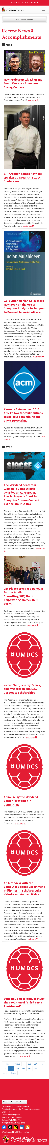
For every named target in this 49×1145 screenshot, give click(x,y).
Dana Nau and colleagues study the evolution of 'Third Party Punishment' (24, 1002)
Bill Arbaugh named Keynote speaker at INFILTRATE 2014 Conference (23, 177)
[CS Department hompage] (24, 1138)
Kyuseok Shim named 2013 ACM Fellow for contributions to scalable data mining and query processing (23, 414)
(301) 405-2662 (18, 1122)
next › (5, 1073)
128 (4, 1068)
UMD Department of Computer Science (20, 10)
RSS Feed (28, 1127)
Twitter (10, 1127)
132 (29, 1068)
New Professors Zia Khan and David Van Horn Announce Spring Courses (23, 83)
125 (29, 1064)
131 (23, 1068)
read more (32, 100)
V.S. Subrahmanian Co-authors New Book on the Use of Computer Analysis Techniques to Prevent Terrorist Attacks (24, 306)
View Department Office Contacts (14, 1102)
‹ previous (16, 1064)
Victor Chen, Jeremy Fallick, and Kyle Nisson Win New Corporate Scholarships (22, 689)
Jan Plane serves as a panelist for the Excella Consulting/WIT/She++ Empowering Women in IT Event (23, 596)
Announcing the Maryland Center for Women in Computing (21, 800)
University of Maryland (24, 3)
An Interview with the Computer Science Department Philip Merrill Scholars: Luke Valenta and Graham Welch (24, 888)
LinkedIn (22, 1127)
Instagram (16, 1127)
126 (35, 1064)
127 (41, 1064)
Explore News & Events (24, 19)
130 (17, 1068)
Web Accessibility (9, 1132)
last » (13, 1073)
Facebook (4, 1127)
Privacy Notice (23, 1132)
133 (35, 1068)
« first (6, 1064)
